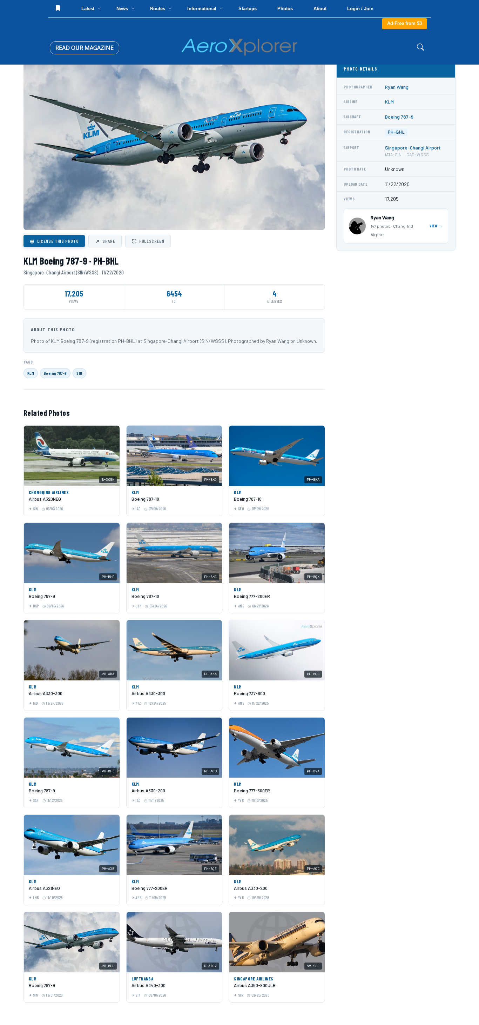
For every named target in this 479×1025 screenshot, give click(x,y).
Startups (247, 8)
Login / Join (360, 8)
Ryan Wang (397, 87)
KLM (30, 373)
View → (436, 226)
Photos (285, 8)
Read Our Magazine (84, 48)
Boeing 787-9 (55, 373)
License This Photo (54, 241)
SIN (79, 373)
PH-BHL (396, 132)
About (319, 8)
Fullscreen (148, 241)
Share (105, 241)
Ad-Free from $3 (404, 23)
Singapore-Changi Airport (413, 148)
